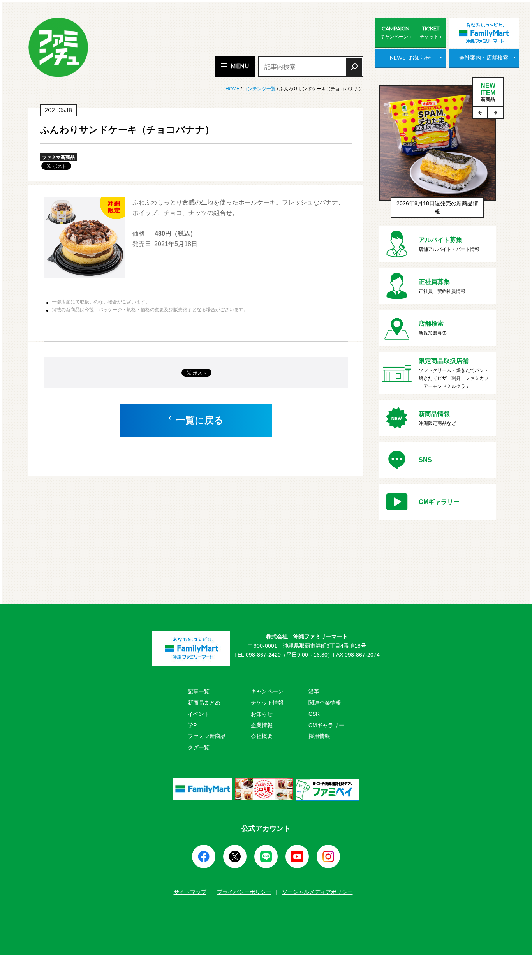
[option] (437, 155)
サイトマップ (190, 892)
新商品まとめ (204, 703)
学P (192, 725)
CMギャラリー (326, 725)
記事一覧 (199, 691)
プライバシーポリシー (244, 892)
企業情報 (262, 725)
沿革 (313, 691)
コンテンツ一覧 (259, 89)
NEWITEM (488, 92)
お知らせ (262, 714)
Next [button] (495, 112)
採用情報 (319, 736)
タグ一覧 (199, 747)
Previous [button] (480, 112)
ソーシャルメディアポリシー (317, 892)
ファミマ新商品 (207, 736)
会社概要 (262, 736)
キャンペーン (267, 691)
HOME (233, 89)
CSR (314, 714)
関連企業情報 (324, 703)
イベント (199, 714)
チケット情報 (267, 703)
